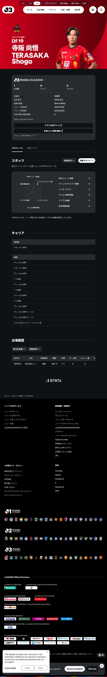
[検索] (101, 9)
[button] (93, 9)
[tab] (17, 148)
